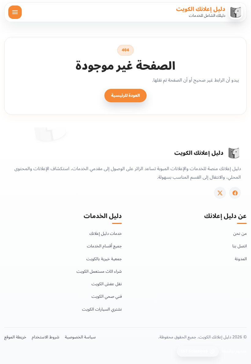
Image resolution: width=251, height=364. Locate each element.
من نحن (240, 233)
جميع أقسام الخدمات (104, 246)
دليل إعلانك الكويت (200, 9)
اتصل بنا (239, 246)
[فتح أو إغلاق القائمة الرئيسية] (15, 12)
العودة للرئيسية (125, 95)
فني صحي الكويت (107, 296)
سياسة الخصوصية (80, 337)
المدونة (241, 258)
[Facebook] (235, 193)
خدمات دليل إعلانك (105, 233)
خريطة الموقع (15, 337)
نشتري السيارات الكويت (102, 309)
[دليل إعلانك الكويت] (234, 153)
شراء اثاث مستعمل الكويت (99, 271)
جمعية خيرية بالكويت (104, 258)
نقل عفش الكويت (107, 283)
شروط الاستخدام (45, 337)
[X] (220, 193)
